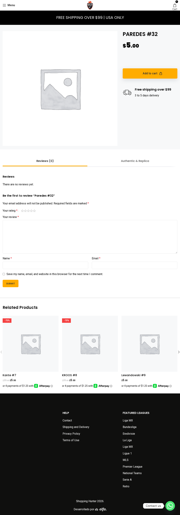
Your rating (10, 210)
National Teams (132, 473)
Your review (11, 217)
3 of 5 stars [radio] (28, 210)
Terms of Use (71, 440)
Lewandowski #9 (133, 375)
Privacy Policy (71, 433)
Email (96, 258)
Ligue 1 (127, 453)
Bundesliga (129, 427)
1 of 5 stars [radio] (22, 210)
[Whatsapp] (170, 506)
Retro (126, 486)
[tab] (45, 161)
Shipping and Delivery (76, 427)
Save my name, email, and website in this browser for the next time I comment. (55, 274)
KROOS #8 (69, 375)
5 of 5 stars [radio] (34, 210)
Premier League (132, 466)
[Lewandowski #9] (149, 344)
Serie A (127, 479)
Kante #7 (9, 375)
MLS (125, 460)
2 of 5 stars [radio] (25, 210)
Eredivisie (129, 433)
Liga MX (128, 420)
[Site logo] (90, 5)
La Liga (127, 440)
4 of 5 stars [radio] (31, 210)
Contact (67, 420)
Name (7, 258)
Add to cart (150, 73)
